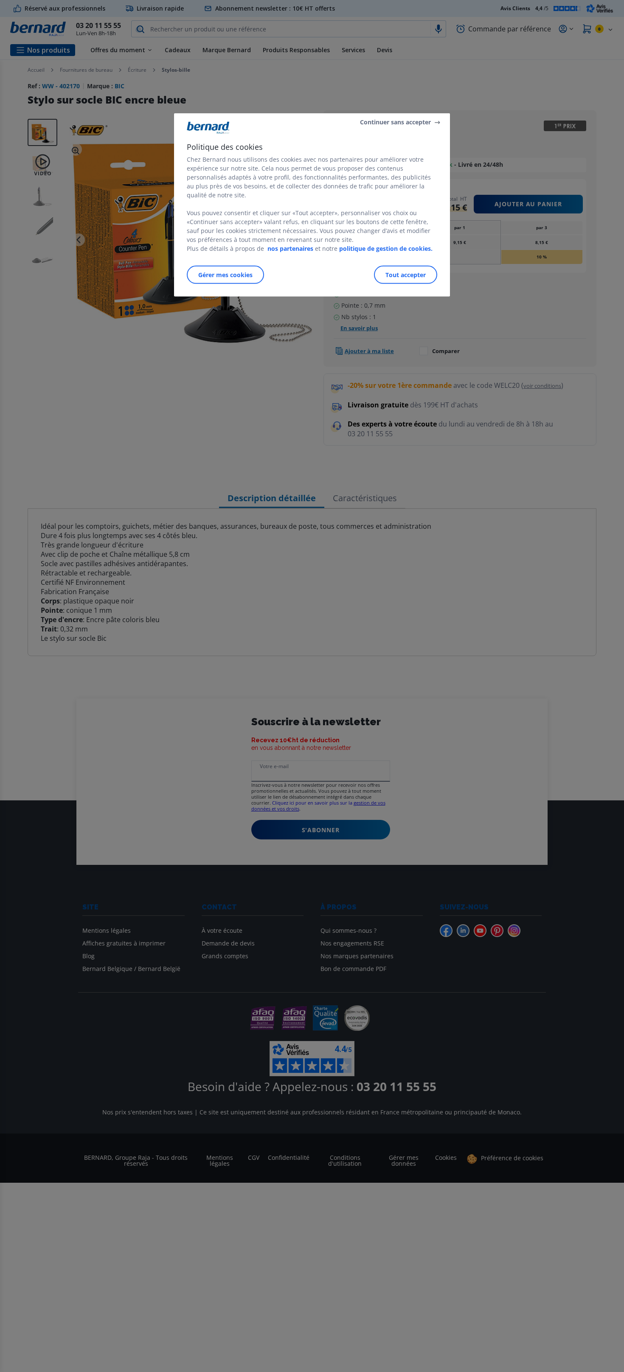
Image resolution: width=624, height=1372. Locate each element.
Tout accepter (405, 275)
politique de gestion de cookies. (386, 248)
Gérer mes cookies (225, 275)
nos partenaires (290, 248)
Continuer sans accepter (395, 122)
